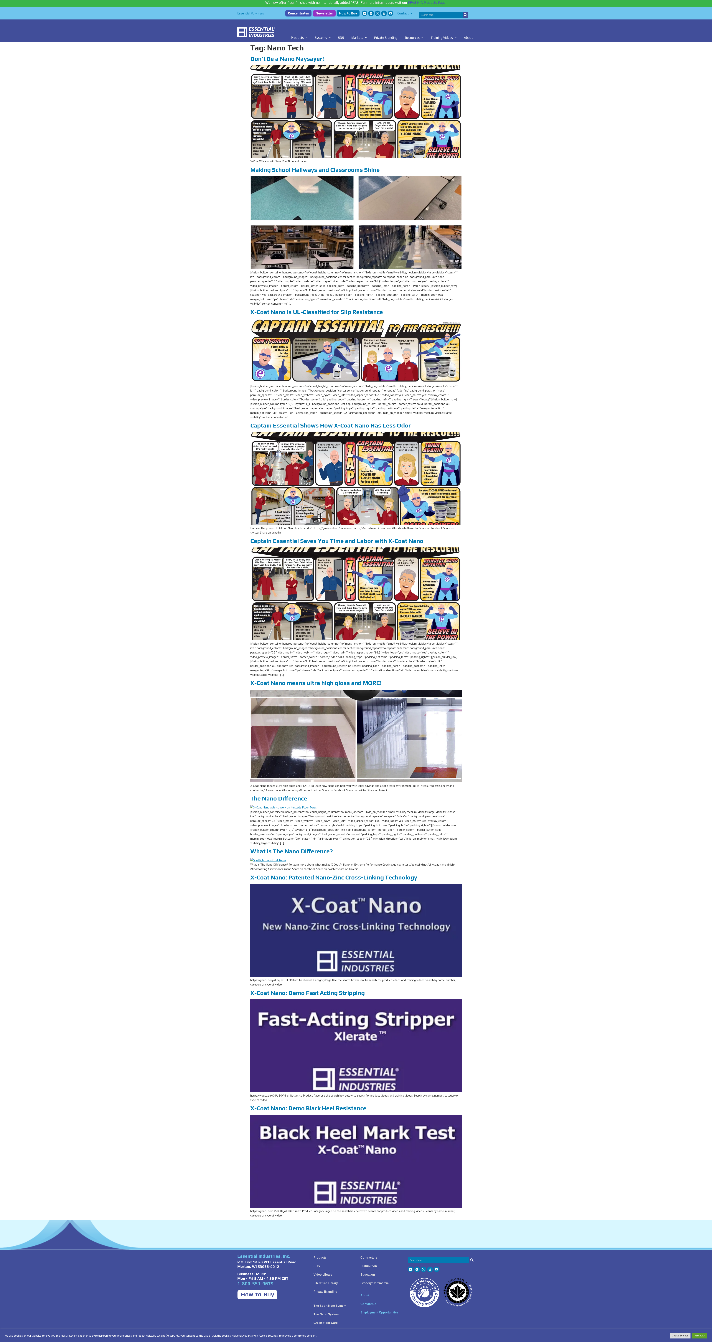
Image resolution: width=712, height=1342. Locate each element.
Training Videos (442, 37)
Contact (403, 13)
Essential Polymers (250, 13)
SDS (341, 37)
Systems (321, 37)
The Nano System (326, 1314)
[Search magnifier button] (465, 15)
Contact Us (368, 1303)
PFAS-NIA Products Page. (427, 2)
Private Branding (386, 37)
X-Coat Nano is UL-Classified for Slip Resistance (316, 311)
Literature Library (326, 1283)
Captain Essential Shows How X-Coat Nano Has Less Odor (330, 425)
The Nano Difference (278, 798)
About (468, 37)
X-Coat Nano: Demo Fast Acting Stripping (307, 992)
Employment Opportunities (379, 1312)
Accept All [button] (700, 1335)
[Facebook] (371, 13)
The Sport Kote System (330, 1305)
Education (367, 1274)
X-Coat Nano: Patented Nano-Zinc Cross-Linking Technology (333, 877)
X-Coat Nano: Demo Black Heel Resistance (308, 1108)
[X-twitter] (377, 13)
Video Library (323, 1274)
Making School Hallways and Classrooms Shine (315, 169)
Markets (357, 37)
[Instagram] (384, 13)
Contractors (368, 1257)
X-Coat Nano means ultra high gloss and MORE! (316, 682)
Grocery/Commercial (374, 1283)
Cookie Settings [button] (680, 1335)
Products (297, 37)
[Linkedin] (364, 13)
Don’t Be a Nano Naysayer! (287, 58)
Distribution (368, 1266)
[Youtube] (390, 13)
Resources (412, 37)
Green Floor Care (326, 1322)
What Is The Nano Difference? (291, 851)
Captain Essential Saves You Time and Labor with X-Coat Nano (336, 540)
